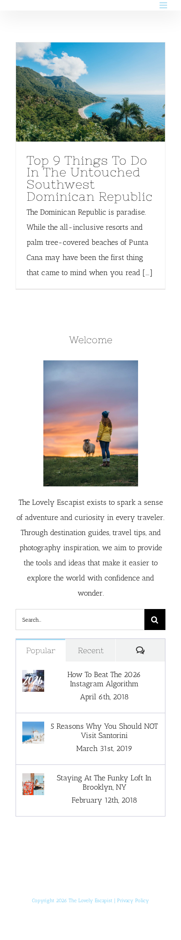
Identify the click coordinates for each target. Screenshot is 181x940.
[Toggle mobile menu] (164, 5)
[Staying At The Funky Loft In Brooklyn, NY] (33, 780)
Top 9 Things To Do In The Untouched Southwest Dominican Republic (74, 92)
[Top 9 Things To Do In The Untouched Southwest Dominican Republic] (90, 92)
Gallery (106, 92)
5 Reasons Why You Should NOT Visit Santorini (104, 731)
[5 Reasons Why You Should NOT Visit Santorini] (33, 729)
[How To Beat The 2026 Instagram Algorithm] (33, 677)
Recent (91, 650)
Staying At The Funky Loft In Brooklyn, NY (104, 782)
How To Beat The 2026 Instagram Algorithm (104, 679)
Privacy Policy (133, 900)
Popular (40, 650)
